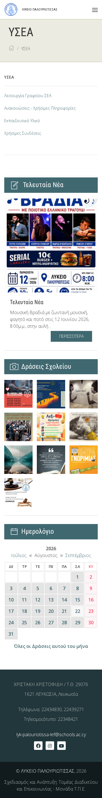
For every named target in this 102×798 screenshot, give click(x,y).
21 (64, 611)
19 (37, 611)
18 (24, 611)
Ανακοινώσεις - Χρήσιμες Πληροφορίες (40, 108)
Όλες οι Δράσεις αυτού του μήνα (51, 646)
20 (51, 611)
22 (77, 611)
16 (91, 600)
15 (77, 600)
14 (64, 600)
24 (11, 622)
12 (37, 600)
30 (91, 622)
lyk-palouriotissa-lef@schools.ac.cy (51, 734)
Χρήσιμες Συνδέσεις (22, 133)
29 (77, 622)
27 (51, 622)
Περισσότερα (71, 336)
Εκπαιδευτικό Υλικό (22, 120)
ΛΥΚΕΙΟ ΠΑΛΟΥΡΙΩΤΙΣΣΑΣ (47, 771)
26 (37, 622)
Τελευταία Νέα (26, 302)
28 (64, 622)
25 (24, 622)
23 (91, 611)
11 (24, 600)
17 (11, 611)
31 (11, 634)
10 (11, 600)
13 (51, 600)
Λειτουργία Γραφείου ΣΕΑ (27, 95)
